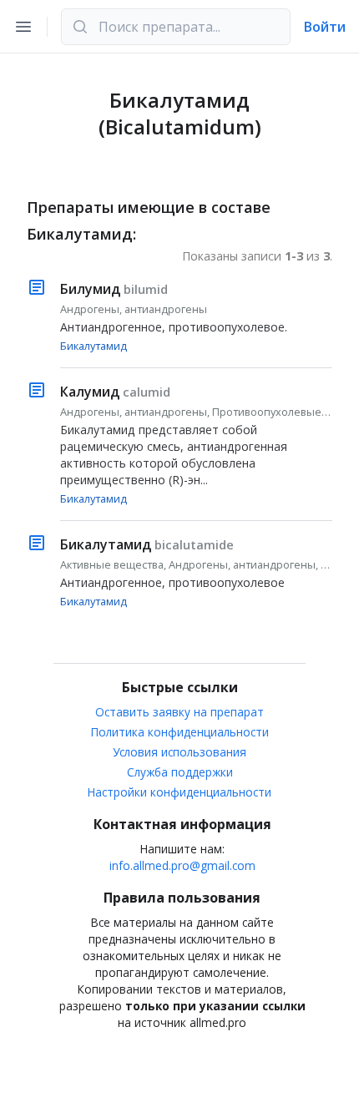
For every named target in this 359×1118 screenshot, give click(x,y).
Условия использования (179, 752)
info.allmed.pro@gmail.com (182, 865)
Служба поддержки (180, 772)
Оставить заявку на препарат (179, 712)
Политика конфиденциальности (180, 732)
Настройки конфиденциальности (179, 792)
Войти (325, 27)
